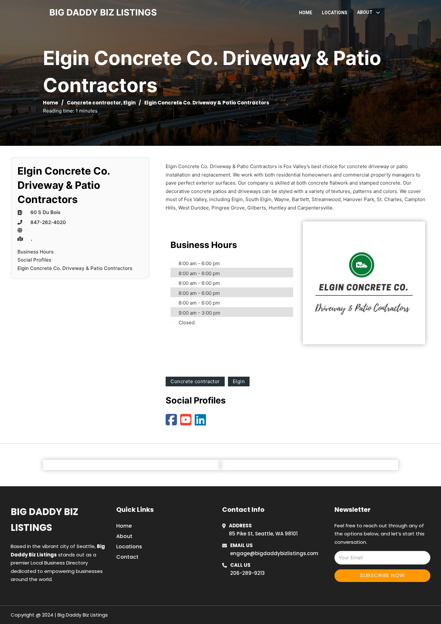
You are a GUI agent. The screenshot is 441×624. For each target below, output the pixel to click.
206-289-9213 (247, 573)
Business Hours (35, 252)
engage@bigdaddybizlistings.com (274, 553)
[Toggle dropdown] (378, 12)
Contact (127, 557)
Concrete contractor (94, 102)
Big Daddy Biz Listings (44, 519)
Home (305, 12)
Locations (334, 12)
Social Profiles (34, 260)
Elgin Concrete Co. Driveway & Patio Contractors (74, 268)
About (124, 536)
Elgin (129, 102)
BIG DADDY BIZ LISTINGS (103, 12)
